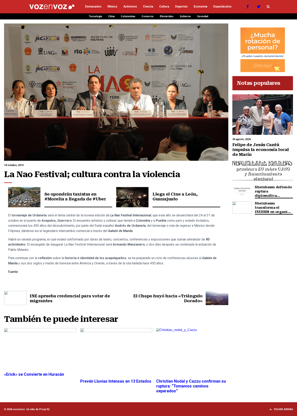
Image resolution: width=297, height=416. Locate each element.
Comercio (148, 16)
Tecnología (95, 16)
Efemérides (167, 16)
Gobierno (185, 16)
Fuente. (13, 272)
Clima (111, 16)
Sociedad (202, 16)
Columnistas (128, 16)
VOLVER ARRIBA (283, 409)
